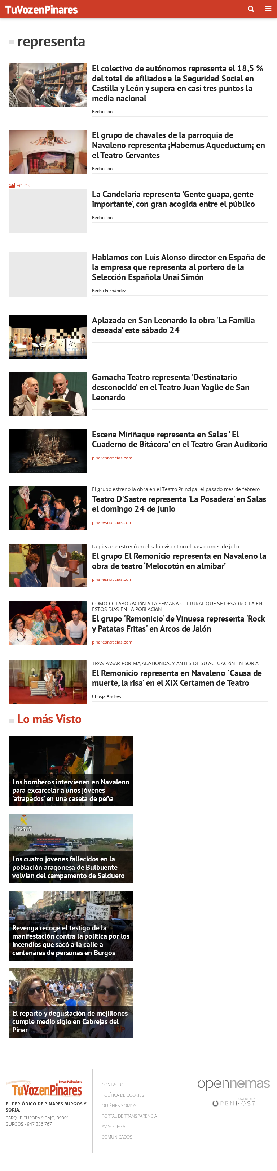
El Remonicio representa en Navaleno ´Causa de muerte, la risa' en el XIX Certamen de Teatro (177, 678)
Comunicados (117, 1137)
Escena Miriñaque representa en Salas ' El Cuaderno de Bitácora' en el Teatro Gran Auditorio (180, 439)
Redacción (102, 111)
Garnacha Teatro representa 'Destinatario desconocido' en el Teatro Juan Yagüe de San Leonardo (171, 386)
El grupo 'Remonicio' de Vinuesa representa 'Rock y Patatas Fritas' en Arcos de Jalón (178, 623)
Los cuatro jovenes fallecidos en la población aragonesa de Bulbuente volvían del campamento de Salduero (68, 867)
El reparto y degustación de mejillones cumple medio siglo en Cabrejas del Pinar (69, 1021)
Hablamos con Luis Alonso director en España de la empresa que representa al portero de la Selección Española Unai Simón (178, 266)
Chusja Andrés (106, 696)
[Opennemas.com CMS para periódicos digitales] (234, 1093)
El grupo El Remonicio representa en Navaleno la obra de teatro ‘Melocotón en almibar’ (179, 560)
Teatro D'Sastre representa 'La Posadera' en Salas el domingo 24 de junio (179, 504)
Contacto (112, 1085)
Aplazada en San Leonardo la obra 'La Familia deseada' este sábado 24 (173, 325)
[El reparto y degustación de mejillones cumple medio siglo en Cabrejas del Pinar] (71, 1002)
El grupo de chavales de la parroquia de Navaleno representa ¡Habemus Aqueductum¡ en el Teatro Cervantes (178, 144)
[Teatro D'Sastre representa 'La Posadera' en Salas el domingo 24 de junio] (48, 508)
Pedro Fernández (109, 291)
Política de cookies (123, 1095)
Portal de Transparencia (129, 1116)
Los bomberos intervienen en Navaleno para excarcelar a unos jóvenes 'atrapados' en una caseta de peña (70, 790)
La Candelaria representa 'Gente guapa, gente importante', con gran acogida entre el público (173, 199)
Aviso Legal (114, 1126)
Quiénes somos (119, 1106)
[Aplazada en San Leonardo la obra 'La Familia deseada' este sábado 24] (48, 337)
